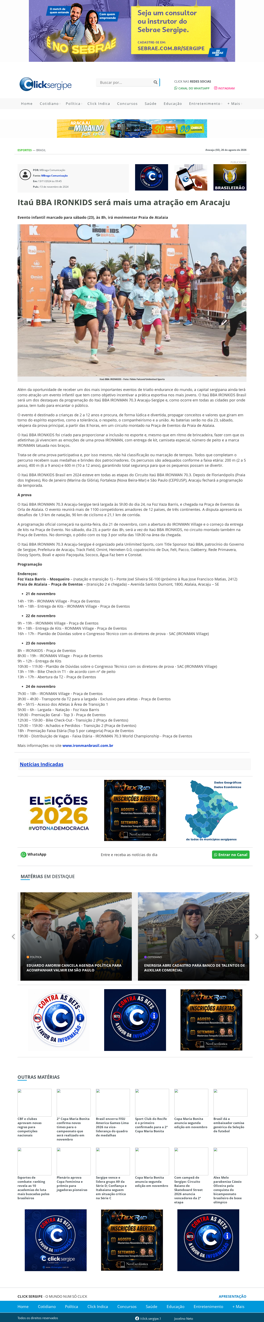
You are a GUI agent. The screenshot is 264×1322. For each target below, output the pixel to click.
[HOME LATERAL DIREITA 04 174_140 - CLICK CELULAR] (190, 176)
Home (27, 103)
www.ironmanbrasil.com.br (87, 745)
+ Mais (233, 103)
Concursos (127, 103)
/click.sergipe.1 (150, 1318)
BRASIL (41, 150)
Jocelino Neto (183, 1318)
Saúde (151, 103)
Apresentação (232, 1296)
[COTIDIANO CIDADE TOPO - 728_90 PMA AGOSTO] (132, 128)
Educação (173, 103)
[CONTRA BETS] (135, 1019)
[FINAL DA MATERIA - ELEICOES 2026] (59, 809)
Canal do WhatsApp (194, 88)
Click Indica (98, 103)
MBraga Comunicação (54, 175)
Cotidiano (49, 103)
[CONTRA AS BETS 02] (59, 1019)
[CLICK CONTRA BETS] (151, 176)
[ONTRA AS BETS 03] (56, 1239)
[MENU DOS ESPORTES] (229, 176)
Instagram (226, 88)
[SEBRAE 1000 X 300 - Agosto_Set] (132, 31)
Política (73, 103)
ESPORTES (25, 150)
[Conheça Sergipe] (211, 809)
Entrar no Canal (232, 854)
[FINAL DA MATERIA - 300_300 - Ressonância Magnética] (135, 809)
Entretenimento (204, 103)
